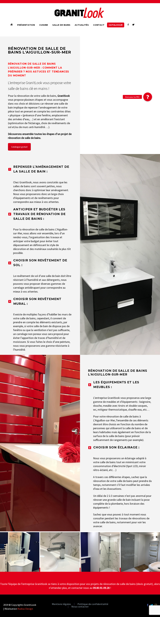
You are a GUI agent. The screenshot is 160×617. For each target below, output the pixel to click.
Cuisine (43, 25)
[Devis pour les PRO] (147, 97)
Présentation (26, 25)
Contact (98, 25)
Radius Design (25, 608)
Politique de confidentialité (93, 604)
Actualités (82, 25)
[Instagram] (156, 605)
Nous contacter (80, 606)
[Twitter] (151, 605)
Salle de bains (61, 25)
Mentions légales (61, 604)
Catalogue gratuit (19, 146)
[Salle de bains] (19, 552)
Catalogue (116, 25)
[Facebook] (147, 605)
